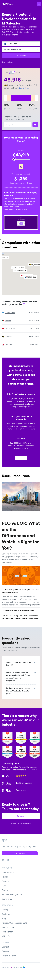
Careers (5, 951)
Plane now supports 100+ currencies (18, 610)
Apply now (21, 458)
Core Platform (8, 872)
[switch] (11, 72)
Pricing (5, 910)
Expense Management (12, 894)
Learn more (24, 88)
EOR (4, 886)
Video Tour (7, 936)
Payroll (5, 877)
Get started (21, 816)
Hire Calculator (8, 927)
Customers (7, 914)
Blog (4, 918)
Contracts (6, 890)
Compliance (7, 899)
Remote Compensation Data (14, 923)
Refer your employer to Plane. (15, 209)
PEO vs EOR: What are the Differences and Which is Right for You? (21, 536)
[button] (21, 271)
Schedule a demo (19, 853)
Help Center (7, 932)
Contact (5, 947)
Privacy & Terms (9, 956)
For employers (8, 62)
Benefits (5, 881)
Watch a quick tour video (21, 824)
